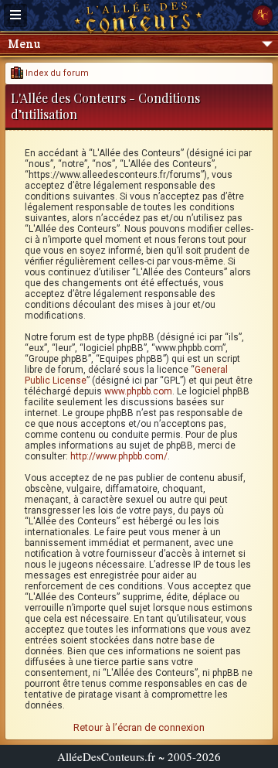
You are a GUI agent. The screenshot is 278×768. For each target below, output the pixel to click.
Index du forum (56, 73)
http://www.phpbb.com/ (119, 456)
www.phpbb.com (138, 391)
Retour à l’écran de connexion (139, 727)
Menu (24, 43)
